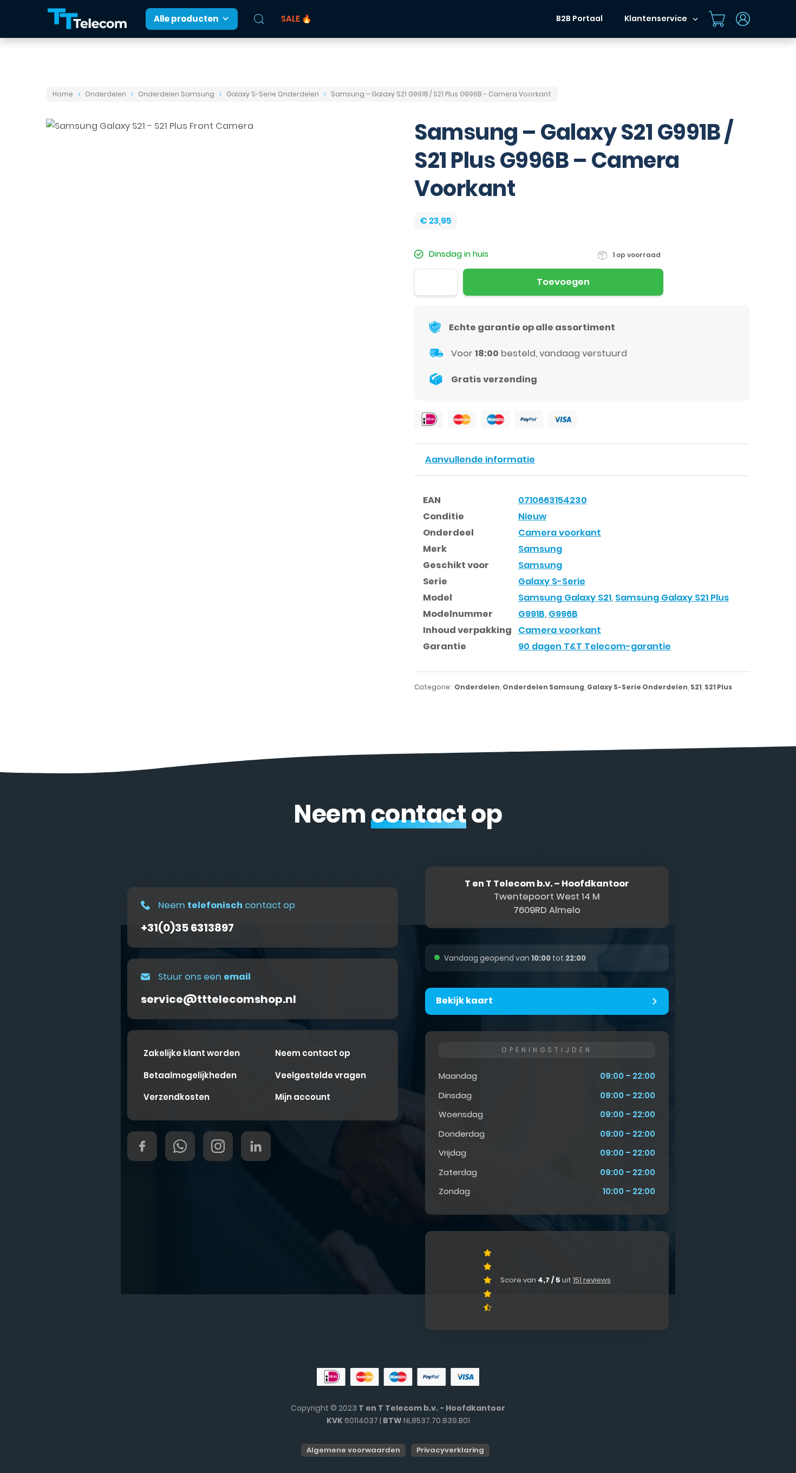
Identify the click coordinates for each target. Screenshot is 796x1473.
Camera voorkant (559, 532)
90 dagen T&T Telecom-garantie (594, 646)
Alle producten (186, 18)
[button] (547, 1001)
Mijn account (302, 1097)
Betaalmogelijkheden (190, 1075)
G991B (531, 614)
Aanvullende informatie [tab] (480, 459)
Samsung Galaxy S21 (564, 597)
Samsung (540, 549)
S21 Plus (718, 687)
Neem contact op (312, 1053)
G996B (563, 614)
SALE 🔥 (296, 18)
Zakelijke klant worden (191, 1053)
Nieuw (532, 516)
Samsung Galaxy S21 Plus (672, 597)
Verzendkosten (176, 1097)
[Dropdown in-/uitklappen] (695, 19)
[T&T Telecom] (87, 19)
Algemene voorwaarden (353, 1450)
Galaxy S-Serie (551, 581)
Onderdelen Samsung (176, 94)
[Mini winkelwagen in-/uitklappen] (717, 19)
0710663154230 (552, 500)
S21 (696, 687)
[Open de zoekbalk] (259, 19)
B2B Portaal (579, 18)
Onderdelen (105, 94)
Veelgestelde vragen (320, 1075)
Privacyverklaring (450, 1450)
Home (63, 94)
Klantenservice (655, 18)
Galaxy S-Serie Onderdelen (272, 94)
